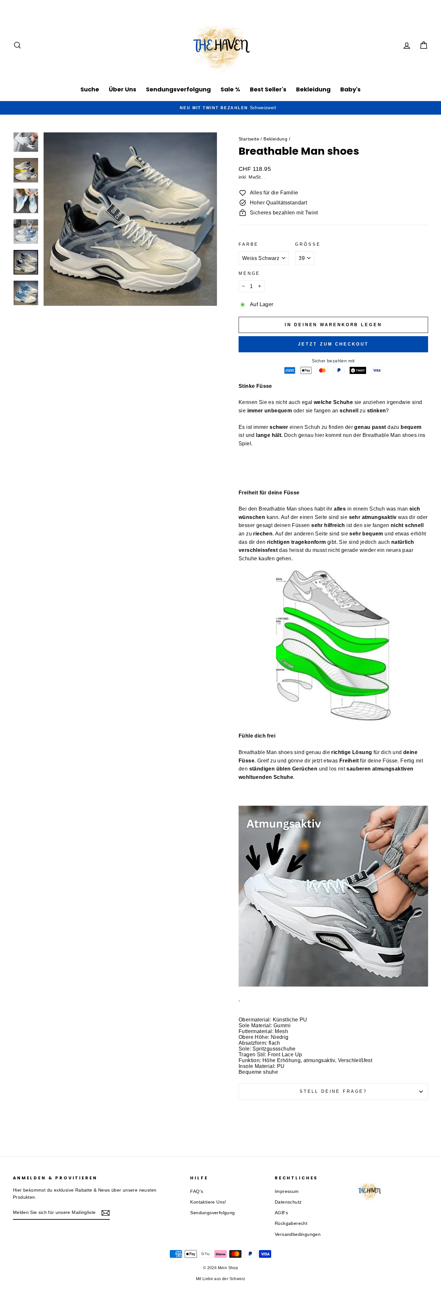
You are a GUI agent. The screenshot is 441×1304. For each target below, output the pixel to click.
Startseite (249, 139)
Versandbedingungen (298, 1234)
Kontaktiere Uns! (208, 1202)
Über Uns (122, 89)
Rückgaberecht (291, 1223)
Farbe (249, 244)
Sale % (230, 89)
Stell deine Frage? (333, 1091)
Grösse (308, 244)
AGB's (281, 1212)
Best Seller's (268, 89)
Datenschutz (288, 1202)
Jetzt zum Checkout (333, 344)
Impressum (287, 1191)
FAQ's (196, 1191)
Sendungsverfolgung (178, 89)
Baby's (350, 89)
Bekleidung (313, 89)
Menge (249, 273)
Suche (89, 89)
